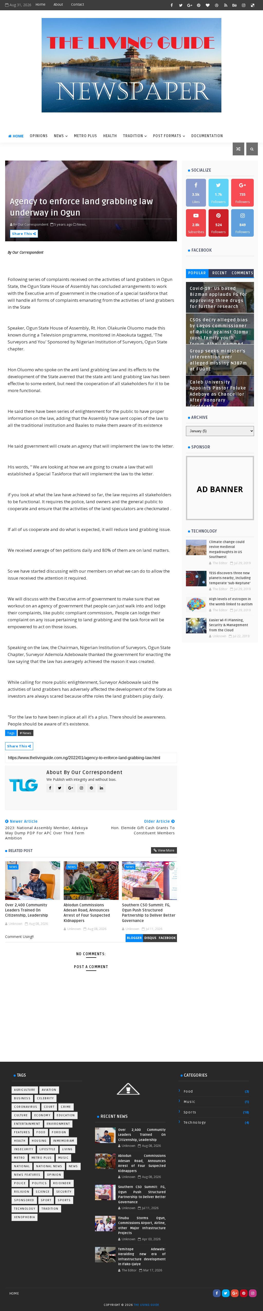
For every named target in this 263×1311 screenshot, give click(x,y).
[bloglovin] (208, 5)
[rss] (226, 5)
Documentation (207, 136)
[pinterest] (199, 5)
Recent (219, 273)
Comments (242, 273)
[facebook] (172, 5)
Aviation (49, 1090)
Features (22, 1132)
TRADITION (133, 136)
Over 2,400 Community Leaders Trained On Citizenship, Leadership (26, 910)
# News (25, 733)
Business (22, 1098)
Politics (39, 1183)
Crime (66, 1107)
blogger (134, 938)
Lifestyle (48, 1149)
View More (166, 850)
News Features (27, 1175)
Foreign (59, 1132)
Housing (39, 1141)
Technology (24, 1209)
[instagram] (244, 5)
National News (49, 1166)
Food (40, 1132)
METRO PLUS (85, 136)
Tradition (50, 1209)
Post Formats (167, 136)
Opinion (54, 1175)
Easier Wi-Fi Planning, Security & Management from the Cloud (228, 625)
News (13, 867)
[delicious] (253, 5)
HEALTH (110, 136)
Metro (19, 1158)
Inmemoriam (63, 1141)
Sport (46, 1200)
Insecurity (23, 1149)
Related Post (20, 850)
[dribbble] (217, 5)
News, (82, 224)
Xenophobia (24, 1217)
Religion (21, 1192)
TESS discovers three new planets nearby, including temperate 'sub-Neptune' (230, 578)
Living (67, 1149)
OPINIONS (39, 136)
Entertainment (27, 1124)
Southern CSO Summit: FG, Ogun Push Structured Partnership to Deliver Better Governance (148, 913)
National (22, 1166)
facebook (167, 938)
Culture (21, 1115)
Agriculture (24, 1090)
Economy (42, 1115)
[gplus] (190, 5)
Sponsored (24, 1200)
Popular (197, 273)
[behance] (235, 5)
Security (64, 1192)
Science (43, 1192)
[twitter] (181, 5)
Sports (64, 1200)
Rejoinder (62, 1183)
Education (66, 1115)
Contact (77, 4)
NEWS (59, 136)
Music (63, 1158)
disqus (150, 938)
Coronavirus (25, 1107)
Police (20, 1183)
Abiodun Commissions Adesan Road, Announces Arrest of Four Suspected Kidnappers (87, 913)
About (58, 4)
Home (40, 4)
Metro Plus (42, 1158)
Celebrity (45, 1098)
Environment (58, 1124)
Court (49, 1107)
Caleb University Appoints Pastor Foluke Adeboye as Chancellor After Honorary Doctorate (218, 394)
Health (19, 1141)
